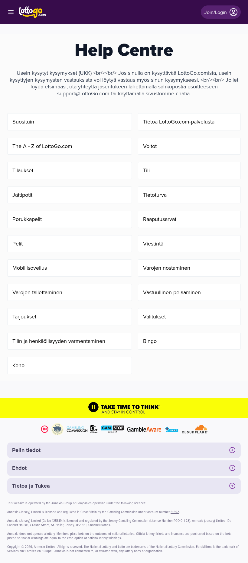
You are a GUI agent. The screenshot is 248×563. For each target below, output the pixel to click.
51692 (175, 511)
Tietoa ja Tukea (31, 486)
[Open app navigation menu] (11, 12)
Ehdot (19, 468)
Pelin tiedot (26, 450)
